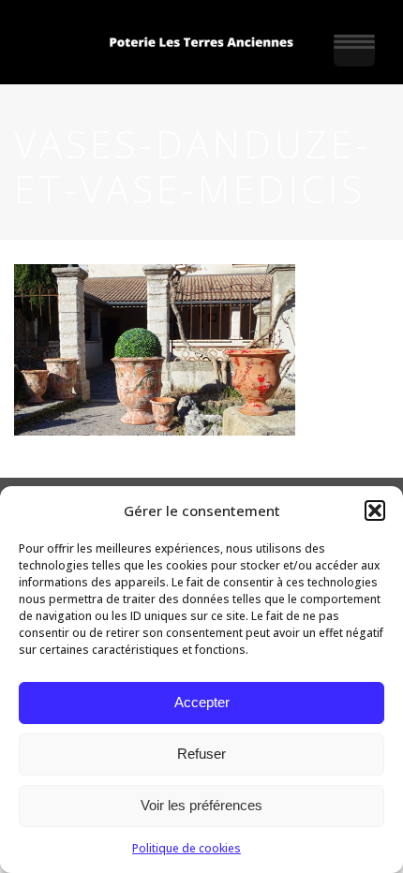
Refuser (201, 754)
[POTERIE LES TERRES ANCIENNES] (201, 42)
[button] (375, 510)
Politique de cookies (186, 848)
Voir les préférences (201, 805)
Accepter (202, 702)
